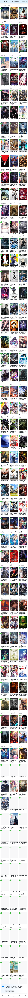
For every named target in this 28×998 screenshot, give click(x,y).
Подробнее (11, 991)
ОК (6, 991)
